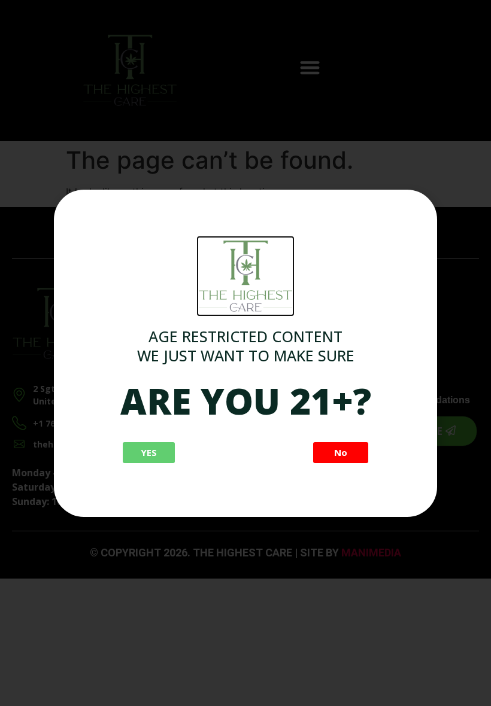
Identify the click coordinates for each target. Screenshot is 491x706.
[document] (245, 353)
